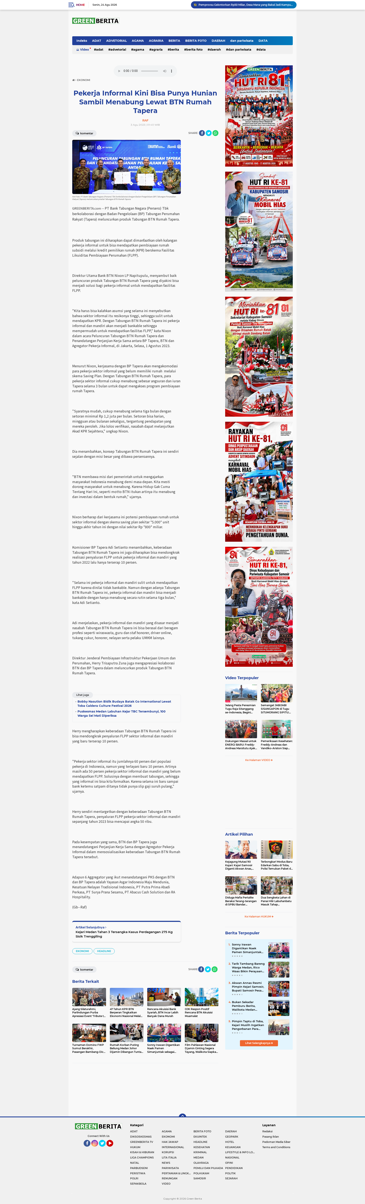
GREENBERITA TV (141, 1141)
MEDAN (198, 1157)
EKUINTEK (200, 1136)
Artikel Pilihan (239, 834)
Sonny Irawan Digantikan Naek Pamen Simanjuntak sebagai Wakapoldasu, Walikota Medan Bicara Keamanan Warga (248, 948)
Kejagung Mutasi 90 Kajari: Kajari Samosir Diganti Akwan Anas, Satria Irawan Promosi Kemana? (239, 865)
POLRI (134, 1178)
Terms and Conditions (276, 1147)
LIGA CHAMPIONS (142, 1157)
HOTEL (229, 1141)
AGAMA (138, 41)
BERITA (174, 41)
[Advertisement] (259, 796)
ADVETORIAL (116, 41)
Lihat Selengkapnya (258, 1043)
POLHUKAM (201, 1173)
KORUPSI (168, 1152)
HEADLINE (104, 951)
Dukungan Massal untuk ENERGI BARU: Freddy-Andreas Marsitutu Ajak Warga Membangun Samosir (240, 744)
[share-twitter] (209, 133)
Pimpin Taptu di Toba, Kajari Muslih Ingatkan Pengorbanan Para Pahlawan (248, 1025)
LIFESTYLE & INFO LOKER (241, 1152)
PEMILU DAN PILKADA (208, 1168)
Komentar (86, 133)
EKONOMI (82, 951)
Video (84, 49)
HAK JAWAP (170, 1141)
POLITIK (230, 1173)
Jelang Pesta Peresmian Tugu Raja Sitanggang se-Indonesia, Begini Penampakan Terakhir (240, 709)
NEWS (166, 1162)
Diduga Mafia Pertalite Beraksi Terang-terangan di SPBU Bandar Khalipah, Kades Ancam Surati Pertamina (241, 901)
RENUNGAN (169, 1178)
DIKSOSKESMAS (141, 1136)
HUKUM (135, 1147)
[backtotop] (182, 1117)
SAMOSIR (199, 1178)
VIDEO (166, 1183)
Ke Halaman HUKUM (258, 916)
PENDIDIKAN (234, 1168)
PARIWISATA (170, 1168)
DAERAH (218, 41)
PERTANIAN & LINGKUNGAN (177, 1173)
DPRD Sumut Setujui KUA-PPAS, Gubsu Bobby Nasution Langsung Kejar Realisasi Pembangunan (246, 4)
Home (80, 5)
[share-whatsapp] (215, 133)
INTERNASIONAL (173, 1147)
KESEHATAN (201, 1147)
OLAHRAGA (201, 1162)
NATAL (134, 1162)
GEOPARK (231, 1136)
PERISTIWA (137, 1173)
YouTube (112, 1148)
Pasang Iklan (270, 1136)
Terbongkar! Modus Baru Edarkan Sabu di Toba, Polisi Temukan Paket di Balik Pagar (276, 865)
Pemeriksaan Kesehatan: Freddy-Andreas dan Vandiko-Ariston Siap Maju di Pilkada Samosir (277, 744)
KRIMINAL (200, 1152)
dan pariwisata (241, 41)
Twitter (104, 1148)
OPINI (229, 1162)
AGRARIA (156, 41)
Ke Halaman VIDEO (258, 760)
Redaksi (267, 1131)
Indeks (81, 41)
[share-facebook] (202, 133)
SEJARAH (231, 1178)
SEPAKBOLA (138, 1183)
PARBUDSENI (139, 1168)
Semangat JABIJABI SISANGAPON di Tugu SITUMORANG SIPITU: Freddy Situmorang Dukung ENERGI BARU (275, 709)
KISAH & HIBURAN (142, 1152)
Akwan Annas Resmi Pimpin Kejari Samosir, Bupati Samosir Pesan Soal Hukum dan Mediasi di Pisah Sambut (248, 987)
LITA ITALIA (169, 1157)
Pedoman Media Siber (276, 1141)
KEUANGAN (233, 1147)
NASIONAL (232, 1157)
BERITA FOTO (196, 41)
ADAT (96, 41)
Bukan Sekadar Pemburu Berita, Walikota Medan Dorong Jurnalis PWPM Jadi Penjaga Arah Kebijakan (248, 1006)
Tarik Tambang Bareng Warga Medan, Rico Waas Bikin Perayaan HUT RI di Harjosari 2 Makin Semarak (248, 967)
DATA (263, 41)
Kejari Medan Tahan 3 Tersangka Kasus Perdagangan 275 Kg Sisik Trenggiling (124, 934)
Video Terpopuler (242, 678)
